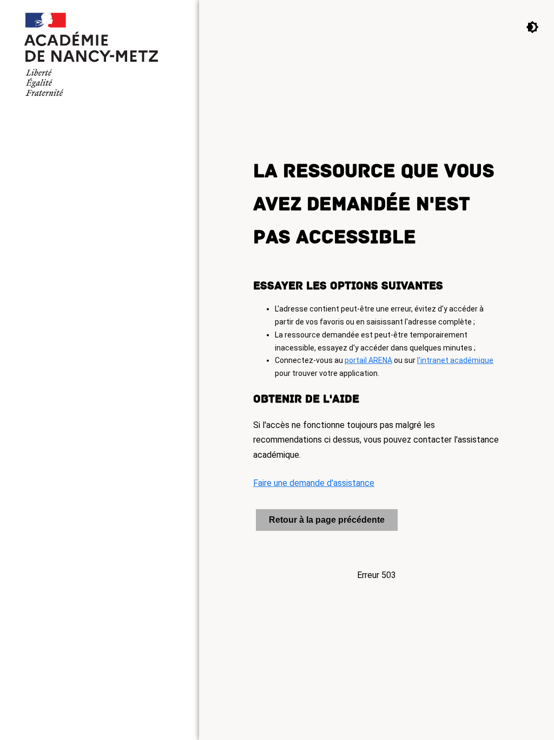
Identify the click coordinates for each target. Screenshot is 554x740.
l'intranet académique (455, 360)
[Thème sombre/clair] (524, 26)
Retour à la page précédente (327, 519)
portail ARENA (368, 360)
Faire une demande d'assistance (313, 483)
